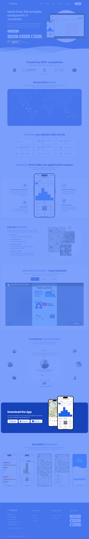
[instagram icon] (14, 528)
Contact (60, 3)
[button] (42, 73)
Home (40, 3)
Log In (78, 3)
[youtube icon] (18, 528)
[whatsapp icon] (21, 528)
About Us (47, 3)
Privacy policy (55, 518)
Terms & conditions (57, 515)
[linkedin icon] (11, 528)
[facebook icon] (8, 528)
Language (68, 3)
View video (13, 31)
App (53, 3)
